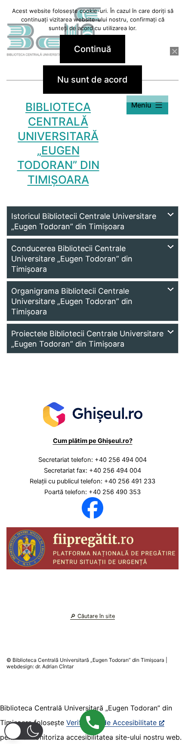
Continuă (92, 49)
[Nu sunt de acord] (174, 51)
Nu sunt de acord (92, 79)
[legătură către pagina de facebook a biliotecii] (92, 507)
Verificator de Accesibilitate (111, 722)
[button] (23, 731)
